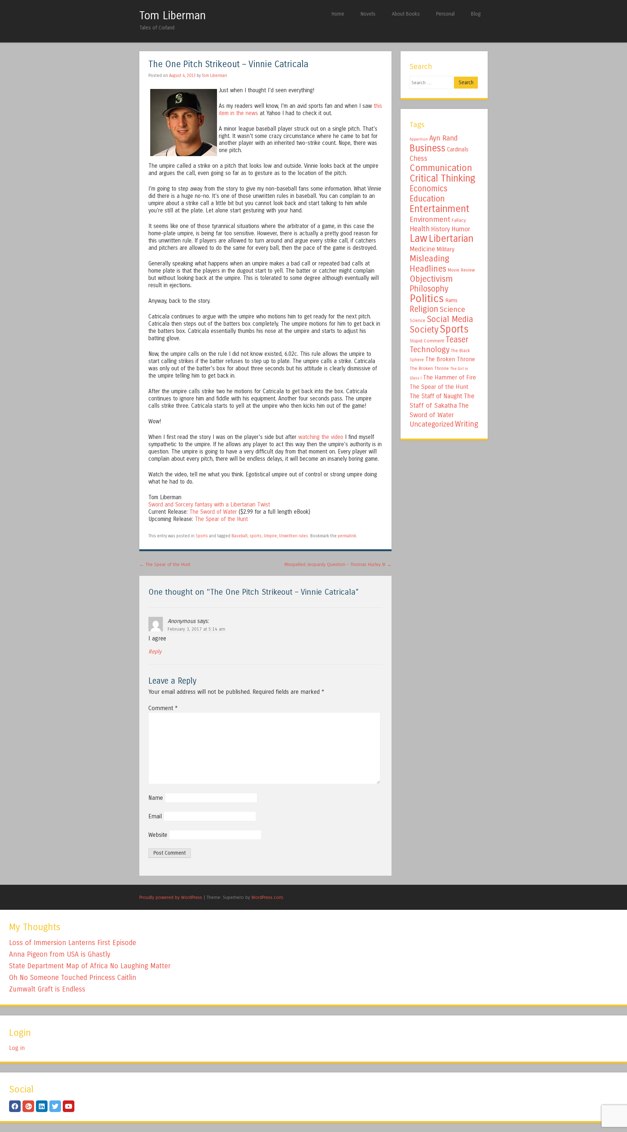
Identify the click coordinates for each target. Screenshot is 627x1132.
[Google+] (28, 1106)
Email (155, 816)
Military (445, 249)
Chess (418, 159)
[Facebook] (15, 1106)
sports (256, 535)
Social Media (450, 319)
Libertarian (451, 238)
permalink (347, 535)
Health (420, 229)
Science (452, 309)
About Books (406, 14)
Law (418, 238)
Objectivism (431, 279)
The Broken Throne (450, 359)
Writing (466, 424)
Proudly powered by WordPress (170, 897)
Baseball (239, 535)
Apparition (419, 139)
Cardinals (457, 149)
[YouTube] (68, 1106)
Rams (451, 300)
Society (424, 329)
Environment (430, 219)
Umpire (270, 535)
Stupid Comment (427, 341)
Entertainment (440, 209)
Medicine (422, 249)
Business (428, 148)
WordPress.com (267, 897)
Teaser (457, 340)
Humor (460, 229)
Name (155, 797)
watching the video (320, 437)
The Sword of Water (213, 512)
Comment (163, 708)
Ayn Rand (443, 138)
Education (427, 199)
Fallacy (459, 220)
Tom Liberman (172, 15)
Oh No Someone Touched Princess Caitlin (72, 977)
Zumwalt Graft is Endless (47, 989)
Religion (424, 309)
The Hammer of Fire (449, 377)
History (440, 229)
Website (157, 834)
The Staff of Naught (436, 396)
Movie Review (461, 270)
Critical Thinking (442, 178)
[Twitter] (55, 1106)
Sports (202, 535)
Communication (441, 168)
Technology (430, 349)
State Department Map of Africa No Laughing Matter (90, 966)
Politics (427, 298)
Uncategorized (432, 424)
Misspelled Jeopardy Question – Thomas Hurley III (338, 564)
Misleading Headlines (429, 263)
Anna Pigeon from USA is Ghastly (59, 954)
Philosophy (429, 289)
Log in (17, 1048)
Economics (428, 189)
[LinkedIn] (42, 1106)
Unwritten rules (293, 535)
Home (338, 14)
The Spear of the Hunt (221, 519)
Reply (154, 651)
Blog (475, 14)
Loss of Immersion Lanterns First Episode (72, 942)
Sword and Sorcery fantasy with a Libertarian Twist (209, 504)
